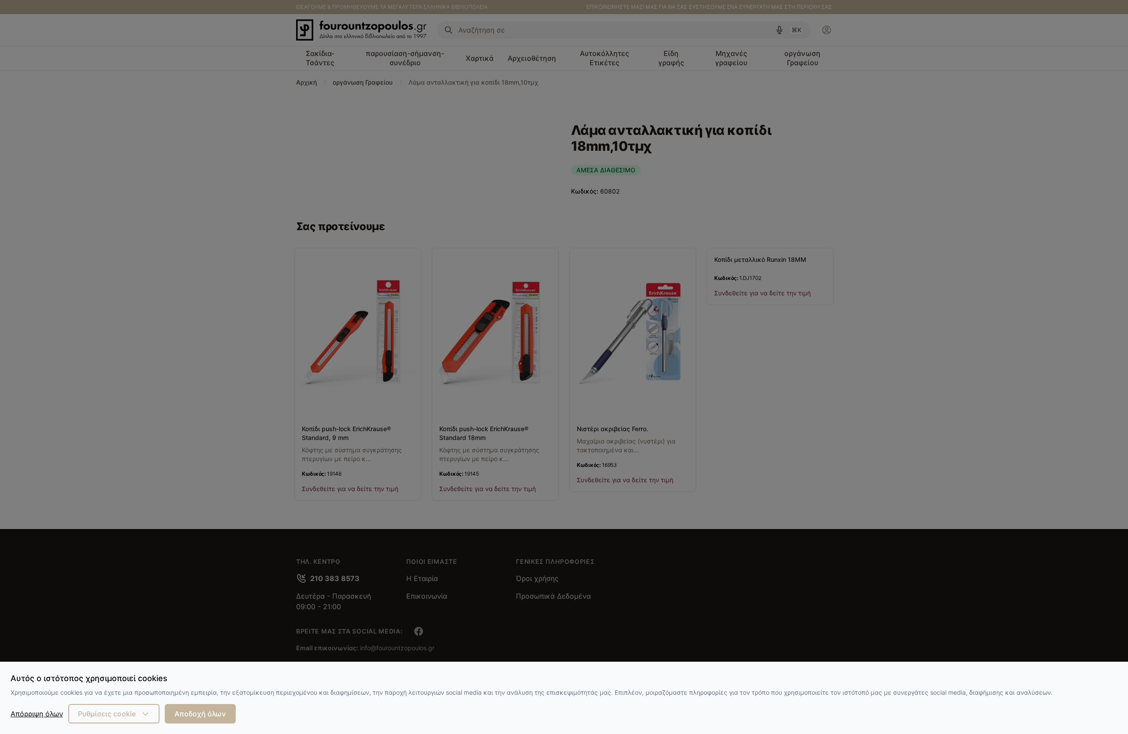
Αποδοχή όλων (200, 713)
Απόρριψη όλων (37, 713)
